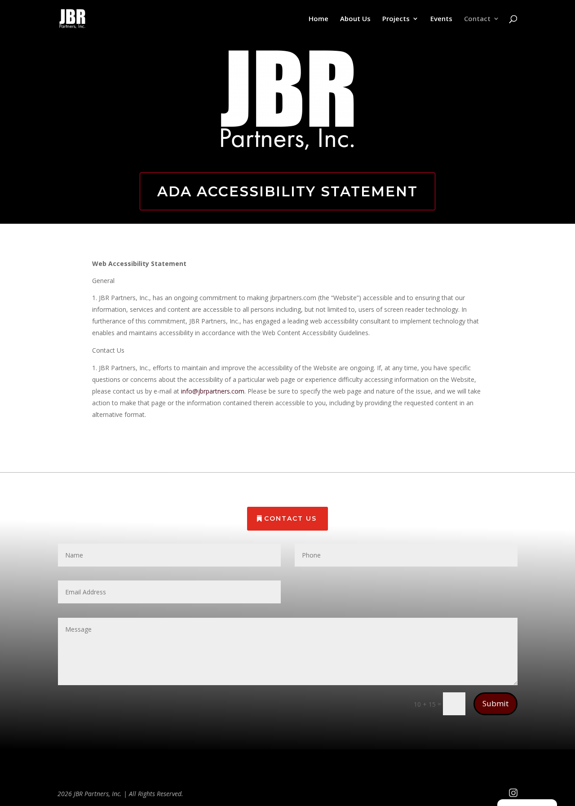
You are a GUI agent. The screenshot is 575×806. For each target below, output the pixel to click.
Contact (477, 19)
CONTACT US (290, 518)
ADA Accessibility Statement (287, 191)
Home (318, 19)
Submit (495, 703)
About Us (355, 19)
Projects (396, 19)
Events (441, 19)
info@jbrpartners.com (212, 391)
